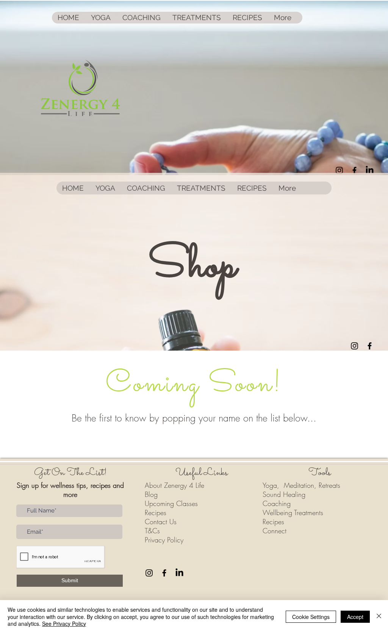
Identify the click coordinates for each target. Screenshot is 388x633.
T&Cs (152, 530)
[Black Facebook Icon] (354, 170)
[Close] (378, 616)
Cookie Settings (311, 616)
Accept (355, 616)
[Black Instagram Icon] (339, 170)
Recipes (155, 512)
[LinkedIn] (369, 170)
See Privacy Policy (64, 623)
